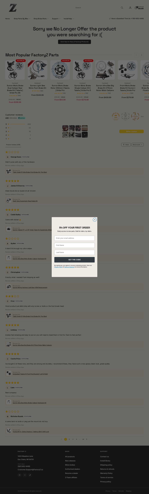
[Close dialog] (94, 219)
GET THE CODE (74, 260)
